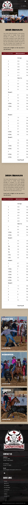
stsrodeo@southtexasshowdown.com (12, 469)
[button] (24, 6)
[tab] (8, 53)
